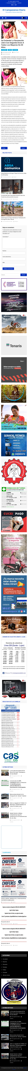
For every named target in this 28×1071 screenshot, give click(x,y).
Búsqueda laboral (5, 921)
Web (4, 262)
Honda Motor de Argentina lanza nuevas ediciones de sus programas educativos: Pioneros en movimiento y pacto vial (24, 148)
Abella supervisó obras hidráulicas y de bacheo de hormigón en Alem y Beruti (13, 218)
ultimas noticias (6, 975)
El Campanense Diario (14, 10)
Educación (5, 964)
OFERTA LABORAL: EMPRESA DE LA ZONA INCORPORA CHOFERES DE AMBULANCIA (13, 899)
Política (4, 969)
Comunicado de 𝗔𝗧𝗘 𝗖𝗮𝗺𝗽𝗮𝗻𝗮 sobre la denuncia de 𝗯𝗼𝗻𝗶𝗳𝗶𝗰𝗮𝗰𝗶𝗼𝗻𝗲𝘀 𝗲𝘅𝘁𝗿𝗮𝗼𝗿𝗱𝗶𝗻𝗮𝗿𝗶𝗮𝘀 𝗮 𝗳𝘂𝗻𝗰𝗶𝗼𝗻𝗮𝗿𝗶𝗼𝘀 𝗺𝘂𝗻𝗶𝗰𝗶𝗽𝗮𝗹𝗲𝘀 (18, 784)
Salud (10, 49)
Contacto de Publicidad (11, 2)
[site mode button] (23, 18)
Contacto (19, 2)
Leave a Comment (6, 54)
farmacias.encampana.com (10, 506)
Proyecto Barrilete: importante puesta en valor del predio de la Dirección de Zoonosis (13, 196)
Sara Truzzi (16, 52)
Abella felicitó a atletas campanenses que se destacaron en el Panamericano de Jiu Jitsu (18, 816)
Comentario (6, 236)
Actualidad (4, 49)
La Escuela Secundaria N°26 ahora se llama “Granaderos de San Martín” (17, 772)
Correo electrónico (7, 256)
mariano (14, 177)
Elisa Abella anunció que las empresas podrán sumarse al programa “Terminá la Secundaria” (5, 148)
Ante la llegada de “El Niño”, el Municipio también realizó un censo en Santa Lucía (18, 804)
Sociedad (15, 49)
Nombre (4, 250)
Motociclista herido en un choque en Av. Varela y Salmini (18, 795)
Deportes (5, 961)
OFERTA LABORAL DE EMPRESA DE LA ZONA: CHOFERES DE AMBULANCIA (13, 872)
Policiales (5, 967)
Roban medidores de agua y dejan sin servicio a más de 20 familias (13, 174)
